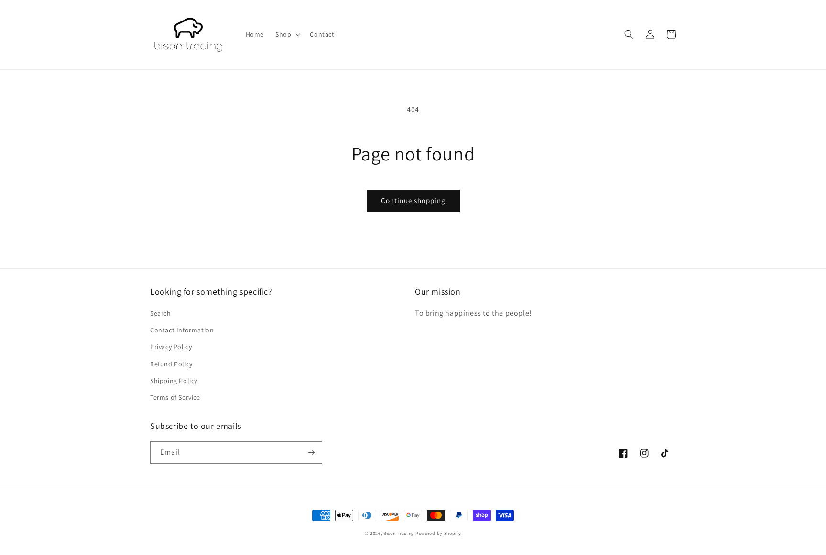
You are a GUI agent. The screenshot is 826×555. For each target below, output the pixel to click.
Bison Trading (398, 533)
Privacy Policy (171, 346)
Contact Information (182, 330)
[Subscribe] (311, 452)
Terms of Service (175, 397)
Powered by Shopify (438, 533)
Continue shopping (413, 200)
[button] (287, 34)
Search (160, 313)
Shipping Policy (173, 380)
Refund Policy (171, 364)
